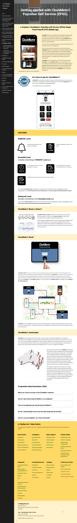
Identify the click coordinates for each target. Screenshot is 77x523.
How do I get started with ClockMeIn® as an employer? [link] (8, 47)
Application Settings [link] (6, 90)
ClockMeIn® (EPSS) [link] (6, 43)
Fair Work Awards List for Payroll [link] (7, 40)
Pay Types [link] (4, 64)
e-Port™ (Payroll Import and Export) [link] (7, 87)
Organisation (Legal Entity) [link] (6, 58)
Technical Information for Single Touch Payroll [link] (7, 36)
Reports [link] (4, 80)
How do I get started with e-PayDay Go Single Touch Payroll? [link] (7, 20)
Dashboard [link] (4, 55)
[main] (46, 12)
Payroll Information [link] (6, 16)
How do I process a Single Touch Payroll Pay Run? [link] (7, 29)
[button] (75, 1)
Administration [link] (5, 92)
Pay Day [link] (4, 78)
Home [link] (3, 13)
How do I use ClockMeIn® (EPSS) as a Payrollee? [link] (8, 52)
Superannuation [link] (5, 66)
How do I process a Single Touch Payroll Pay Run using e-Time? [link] (7, 25)
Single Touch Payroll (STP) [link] (6, 83)
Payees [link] (3, 72)
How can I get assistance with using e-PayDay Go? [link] (7, 32)
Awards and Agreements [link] (7, 61)
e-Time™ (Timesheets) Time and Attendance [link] (7, 75)
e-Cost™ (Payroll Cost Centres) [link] (7, 69)
